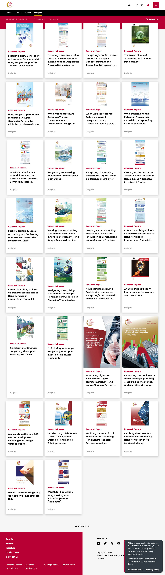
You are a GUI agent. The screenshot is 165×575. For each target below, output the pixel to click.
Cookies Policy (31, 568)
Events (9, 538)
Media (9, 543)
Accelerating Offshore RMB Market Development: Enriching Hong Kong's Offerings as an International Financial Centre (62, 438)
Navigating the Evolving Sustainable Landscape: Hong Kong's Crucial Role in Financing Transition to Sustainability (63, 295)
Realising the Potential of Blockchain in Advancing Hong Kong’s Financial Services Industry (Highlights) (100, 438)
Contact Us (12, 556)
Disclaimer (29, 565)
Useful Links (12, 552)
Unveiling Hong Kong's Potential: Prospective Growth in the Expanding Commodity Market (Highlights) (23, 177)
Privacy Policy (152, 569)
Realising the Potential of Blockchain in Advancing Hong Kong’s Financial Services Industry (138, 438)
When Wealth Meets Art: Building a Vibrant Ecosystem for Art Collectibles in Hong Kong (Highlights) (100, 118)
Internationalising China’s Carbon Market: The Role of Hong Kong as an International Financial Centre (23, 294)
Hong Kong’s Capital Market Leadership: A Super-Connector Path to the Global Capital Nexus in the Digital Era (24, 119)
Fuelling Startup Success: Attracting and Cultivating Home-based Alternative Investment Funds (23, 235)
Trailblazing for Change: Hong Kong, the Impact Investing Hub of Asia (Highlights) (61, 353)
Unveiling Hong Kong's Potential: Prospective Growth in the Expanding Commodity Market (138, 118)
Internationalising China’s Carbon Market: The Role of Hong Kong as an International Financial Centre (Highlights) (139, 235)
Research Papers (16, 51)
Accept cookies (135, 569)
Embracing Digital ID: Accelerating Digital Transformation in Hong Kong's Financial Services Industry (100, 380)
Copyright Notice (51, 565)
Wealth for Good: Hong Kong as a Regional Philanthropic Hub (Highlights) (60, 496)
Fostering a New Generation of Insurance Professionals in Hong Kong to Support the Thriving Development (24, 60)
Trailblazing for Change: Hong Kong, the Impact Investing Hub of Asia (23, 351)
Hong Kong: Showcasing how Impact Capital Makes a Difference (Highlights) (101, 175)
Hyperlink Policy (12, 568)
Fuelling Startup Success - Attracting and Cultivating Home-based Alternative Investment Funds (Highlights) (139, 177)
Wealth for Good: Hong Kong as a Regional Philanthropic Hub (24, 496)
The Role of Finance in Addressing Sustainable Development (137, 58)
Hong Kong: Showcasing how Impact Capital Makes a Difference (63, 175)
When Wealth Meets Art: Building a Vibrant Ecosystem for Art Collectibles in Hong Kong (62, 118)
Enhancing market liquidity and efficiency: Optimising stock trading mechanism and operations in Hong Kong (139, 380)
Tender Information (14, 565)
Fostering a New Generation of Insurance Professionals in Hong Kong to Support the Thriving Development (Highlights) (63, 60)
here (130, 564)
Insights (12, 73)
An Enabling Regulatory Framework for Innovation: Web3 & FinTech (139, 292)
